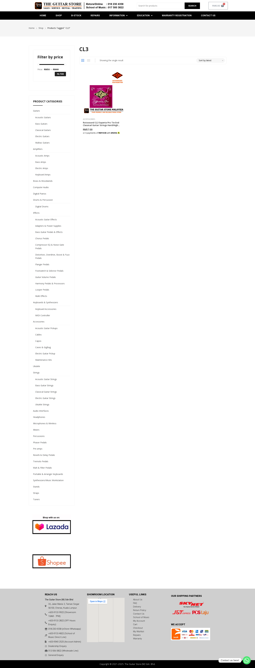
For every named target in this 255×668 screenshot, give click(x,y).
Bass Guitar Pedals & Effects (49, 232)
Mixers (36, 429)
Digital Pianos (39, 193)
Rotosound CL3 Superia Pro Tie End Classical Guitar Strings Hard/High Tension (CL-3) (101, 125)
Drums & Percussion (43, 199)
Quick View (125, 73)
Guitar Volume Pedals (45, 277)
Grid (83, 60)
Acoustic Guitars (43, 117)
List (89, 60)
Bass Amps (40, 162)
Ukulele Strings (42, 404)
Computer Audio (41, 187)
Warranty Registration (177, 15)
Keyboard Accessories (45, 309)
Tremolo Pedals (40, 461)
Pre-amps (37, 448)
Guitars (36, 110)
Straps (36, 493)
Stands (36, 486)
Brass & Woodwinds (43, 181)
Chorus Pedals (42, 238)
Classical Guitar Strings (46, 391)
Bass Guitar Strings (44, 385)
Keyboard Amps (42, 174)
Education (143, 15)
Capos (38, 341)
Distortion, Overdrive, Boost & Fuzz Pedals (52, 256)
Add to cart (125, 131)
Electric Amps (41, 168)
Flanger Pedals (42, 264)
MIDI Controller (42, 315)
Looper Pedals (42, 289)
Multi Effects (41, 296)
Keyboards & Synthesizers (45, 302)
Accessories (89, 119)
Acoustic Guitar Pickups (46, 328)
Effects (36, 212)
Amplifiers (37, 149)
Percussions (39, 436)
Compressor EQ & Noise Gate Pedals (49, 246)
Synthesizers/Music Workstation (48, 480)
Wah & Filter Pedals (42, 467)
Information (117, 15)
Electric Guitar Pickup (45, 353)
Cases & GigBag (43, 347)
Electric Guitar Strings (45, 398)
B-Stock (76, 15)
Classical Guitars (43, 130)
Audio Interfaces (41, 410)
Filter (60, 74)
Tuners (36, 499)
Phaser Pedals (40, 442)
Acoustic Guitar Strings (46, 379)
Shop (59, 15)
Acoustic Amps (42, 155)
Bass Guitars (41, 123)
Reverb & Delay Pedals (44, 455)
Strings (36, 372)
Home (43, 15)
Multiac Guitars (42, 142)
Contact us (208, 15)
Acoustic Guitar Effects (46, 219)
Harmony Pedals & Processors (50, 283)
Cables (38, 334)
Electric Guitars (42, 136)
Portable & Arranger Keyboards (48, 474)
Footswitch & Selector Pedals (49, 270)
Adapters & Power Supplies (48, 225)
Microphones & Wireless (44, 423)
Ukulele (36, 366)
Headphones (39, 417)
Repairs (95, 15)
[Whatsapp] (247, 660)
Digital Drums (41, 206)
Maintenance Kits (43, 359)
